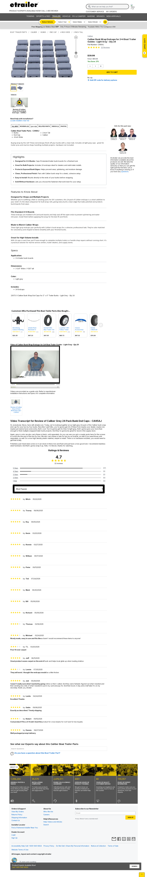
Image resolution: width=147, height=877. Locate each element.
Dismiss (134, 866)
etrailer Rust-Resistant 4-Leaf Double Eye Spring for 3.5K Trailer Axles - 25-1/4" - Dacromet (33, 329)
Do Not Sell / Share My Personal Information (72, 846)
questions (125, 171)
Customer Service (95, 12)
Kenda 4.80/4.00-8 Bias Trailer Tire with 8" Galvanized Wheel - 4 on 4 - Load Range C (96, 329)
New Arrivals (113, 16)
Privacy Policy (49, 846)
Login (13, 835)
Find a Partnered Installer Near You (24, 828)
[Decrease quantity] (90, 66)
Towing (30, 16)
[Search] (89, 6)
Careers (46, 815)
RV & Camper (79, 16)
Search (46, 825)
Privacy (77, 818)
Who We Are (48, 812)
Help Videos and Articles (52, 822)
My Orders (111, 12)
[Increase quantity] (100, 66)
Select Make (77, 22)
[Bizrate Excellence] (14, 861)
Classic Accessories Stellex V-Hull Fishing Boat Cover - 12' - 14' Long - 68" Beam (80, 329)
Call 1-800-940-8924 (20, 867)
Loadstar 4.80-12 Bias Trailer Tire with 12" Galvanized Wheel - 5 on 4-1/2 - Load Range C (64, 329)
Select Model (93, 22)
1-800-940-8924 (52, 11)
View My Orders (17, 812)
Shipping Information (19, 818)
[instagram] (129, 839)
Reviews (105, 47)
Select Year (62, 22)
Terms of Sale (113, 846)
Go (105, 22)
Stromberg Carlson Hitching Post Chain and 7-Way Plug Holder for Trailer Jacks (18, 329)
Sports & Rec (43, 16)
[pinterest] (124, 839)
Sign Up (14, 838)
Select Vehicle (47, 22)
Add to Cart (112, 72)
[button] (100, 325)
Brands (101, 16)
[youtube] (134, 839)
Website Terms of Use (19, 850)
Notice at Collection (98, 846)
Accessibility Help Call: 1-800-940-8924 (26, 846)
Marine (91, 16)
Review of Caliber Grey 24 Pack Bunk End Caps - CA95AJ (16, 409)
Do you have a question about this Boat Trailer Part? (37, 753)
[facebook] (119, 839)
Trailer (56, 16)
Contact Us (15, 820)
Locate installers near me (19, 121)
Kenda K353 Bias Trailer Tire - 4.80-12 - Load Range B (49, 329)
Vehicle (66, 16)
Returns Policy (16, 815)
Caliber (90, 36)
